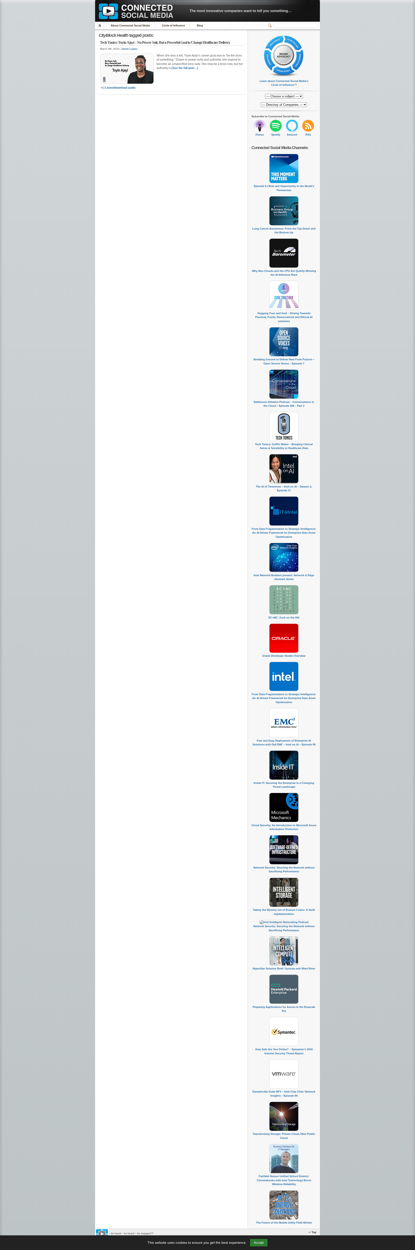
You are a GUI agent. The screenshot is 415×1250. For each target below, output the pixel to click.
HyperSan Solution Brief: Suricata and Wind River (284, 968)
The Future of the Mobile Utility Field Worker (284, 1222)
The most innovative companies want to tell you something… (240, 11)
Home (100, 25)
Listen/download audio (120, 87)
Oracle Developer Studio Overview (283, 655)
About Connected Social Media (130, 25)
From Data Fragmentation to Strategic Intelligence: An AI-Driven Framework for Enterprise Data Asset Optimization (284, 532)
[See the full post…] (184, 68)
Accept (259, 1242)
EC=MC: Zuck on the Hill (284, 617)
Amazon (292, 134)
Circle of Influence (173, 25)
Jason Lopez (129, 48)
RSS (308, 134)
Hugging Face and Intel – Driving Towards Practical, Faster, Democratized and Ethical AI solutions (283, 317)
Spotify (275, 134)
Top (313, 1232)
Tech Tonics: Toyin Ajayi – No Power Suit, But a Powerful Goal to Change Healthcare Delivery (165, 42)
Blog (200, 25)
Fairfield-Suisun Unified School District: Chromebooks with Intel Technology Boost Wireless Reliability (284, 1180)
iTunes (259, 134)
